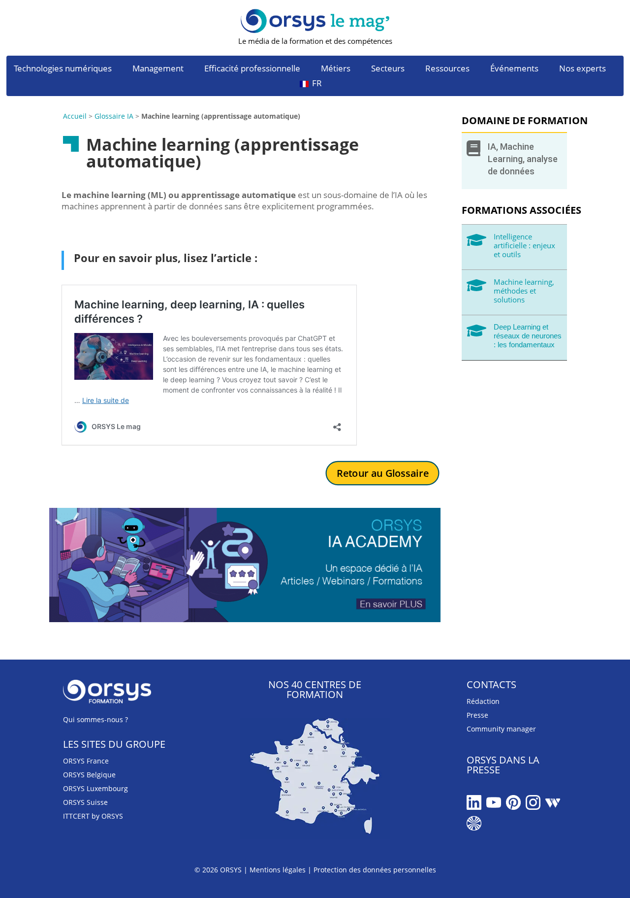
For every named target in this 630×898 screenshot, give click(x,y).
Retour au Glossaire (382, 473)
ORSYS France (86, 760)
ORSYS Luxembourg (95, 788)
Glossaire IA (113, 116)
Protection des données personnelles (375, 869)
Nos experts (582, 69)
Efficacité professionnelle (252, 69)
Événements (514, 69)
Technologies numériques (63, 69)
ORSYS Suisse (85, 802)
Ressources (447, 69)
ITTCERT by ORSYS (93, 816)
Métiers (335, 69)
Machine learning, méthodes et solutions (524, 290)
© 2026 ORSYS (219, 869)
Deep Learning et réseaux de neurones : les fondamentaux (528, 336)
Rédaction (483, 701)
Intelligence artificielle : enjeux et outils (524, 245)
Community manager (501, 728)
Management (158, 69)
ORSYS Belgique (89, 774)
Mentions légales (278, 869)
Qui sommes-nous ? (95, 719)
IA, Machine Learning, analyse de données (523, 158)
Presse (477, 715)
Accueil (75, 116)
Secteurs (388, 69)
